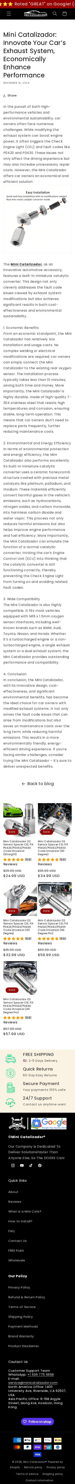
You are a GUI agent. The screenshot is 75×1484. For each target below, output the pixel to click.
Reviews (14, 1202)
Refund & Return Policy (26, 1297)
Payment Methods (23, 1326)
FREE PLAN (16, 1251)
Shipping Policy (20, 1317)
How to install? (20, 1221)
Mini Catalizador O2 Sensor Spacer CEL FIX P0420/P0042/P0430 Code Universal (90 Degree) (53, 848)
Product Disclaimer (23, 1346)
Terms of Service (22, 1307)
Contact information (39, 1480)
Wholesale (16, 1260)
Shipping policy (52, 1474)
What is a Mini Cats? (24, 1211)
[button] (9, 14)
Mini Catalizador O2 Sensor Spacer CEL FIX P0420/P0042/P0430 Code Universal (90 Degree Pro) (53, 927)
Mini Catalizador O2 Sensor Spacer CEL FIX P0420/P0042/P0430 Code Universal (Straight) (18, 848)
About (13, 1192)
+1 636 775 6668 (41, 1374)
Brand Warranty (21, 1336)
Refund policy (33, 1467)
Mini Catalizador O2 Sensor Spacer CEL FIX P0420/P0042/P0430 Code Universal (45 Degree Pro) (18, 1006)
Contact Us (17, 1241)
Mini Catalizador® (35, 1462)
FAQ (11, 1231)
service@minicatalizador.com (33, 1382)
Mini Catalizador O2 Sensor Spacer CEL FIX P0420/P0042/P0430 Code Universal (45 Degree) (18, 927)
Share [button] (12, 95)
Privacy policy (56, 1467)
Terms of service (27, 1474)
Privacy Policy (19, 1287)
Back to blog (41, 784)
